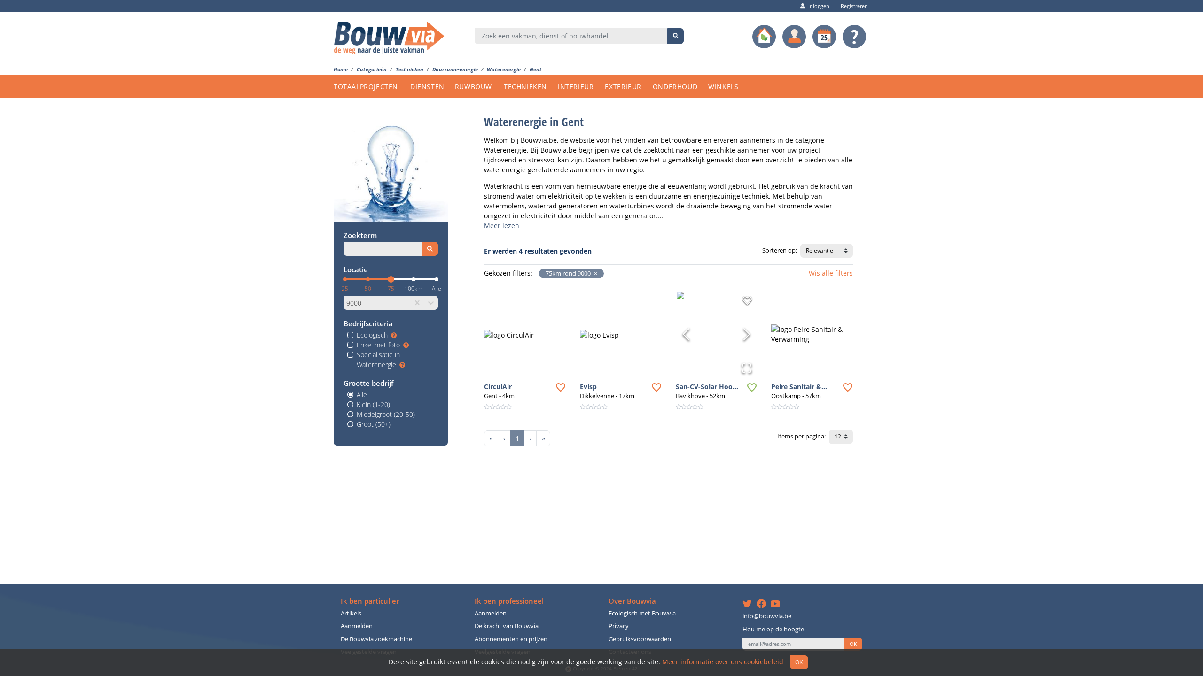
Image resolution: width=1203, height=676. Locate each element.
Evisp (588, 386)
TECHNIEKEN (525, 86)
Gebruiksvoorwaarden (640, 639)
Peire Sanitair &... (799, 386)
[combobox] (571, 36)
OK (853, 644)
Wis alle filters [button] (831, 273)
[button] (594, 273)
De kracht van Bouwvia (507, 626)
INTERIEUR (576, 86)
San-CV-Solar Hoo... (707, 386)
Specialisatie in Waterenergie (378, 359)
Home (341, 69)
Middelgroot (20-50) (386, 414)
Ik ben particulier (370, 601)
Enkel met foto (378, 344)
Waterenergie (504, 69)
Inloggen (818, 5)
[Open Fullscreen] (746, 368)
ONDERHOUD (675, 86)
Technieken (409, 69)
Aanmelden (357, 626)
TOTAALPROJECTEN (366, 86)
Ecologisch (372, 334)
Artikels (351, 613)
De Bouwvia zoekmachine (376, 639)
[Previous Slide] (686, 334)
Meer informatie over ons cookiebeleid (722, 661)
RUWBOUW (473, 86)
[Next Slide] (746, 334)
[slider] (391, 279)
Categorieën (372, 69)
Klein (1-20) (373, 404)
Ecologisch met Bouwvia (642, 613)
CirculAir (498, 386)
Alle (362, 394)
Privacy (619, 626)
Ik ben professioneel (509, 601)
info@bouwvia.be (766, 616)
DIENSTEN (427, 86)
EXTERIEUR (623, 86)
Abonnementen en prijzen (511, 639)
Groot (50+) (374, 424)
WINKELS (723, 86)
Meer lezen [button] (501, 225)
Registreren (854, 5)
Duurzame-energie (455, 69)
